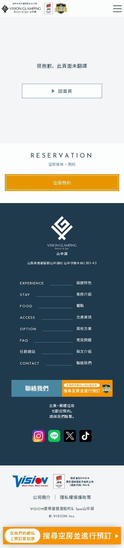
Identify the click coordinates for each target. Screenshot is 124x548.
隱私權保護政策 (75, 497)
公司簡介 (42, 497)
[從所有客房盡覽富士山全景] (21, 8)
